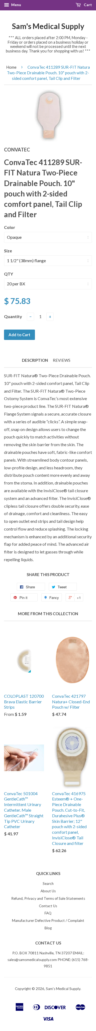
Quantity (13, 316)
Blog (48, 928)
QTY (8, 273)
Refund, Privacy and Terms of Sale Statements (48, 898)
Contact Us (48, 906)
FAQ (48, 913)
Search (48, 883)
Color (9, 227)
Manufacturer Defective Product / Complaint (48, 920)
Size (8, 250)
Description (35, 360)
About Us (48, 891)
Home (11, 67)
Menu (15, 4)
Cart (87, 4)
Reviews (61, 360)
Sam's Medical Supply (48, 26)
